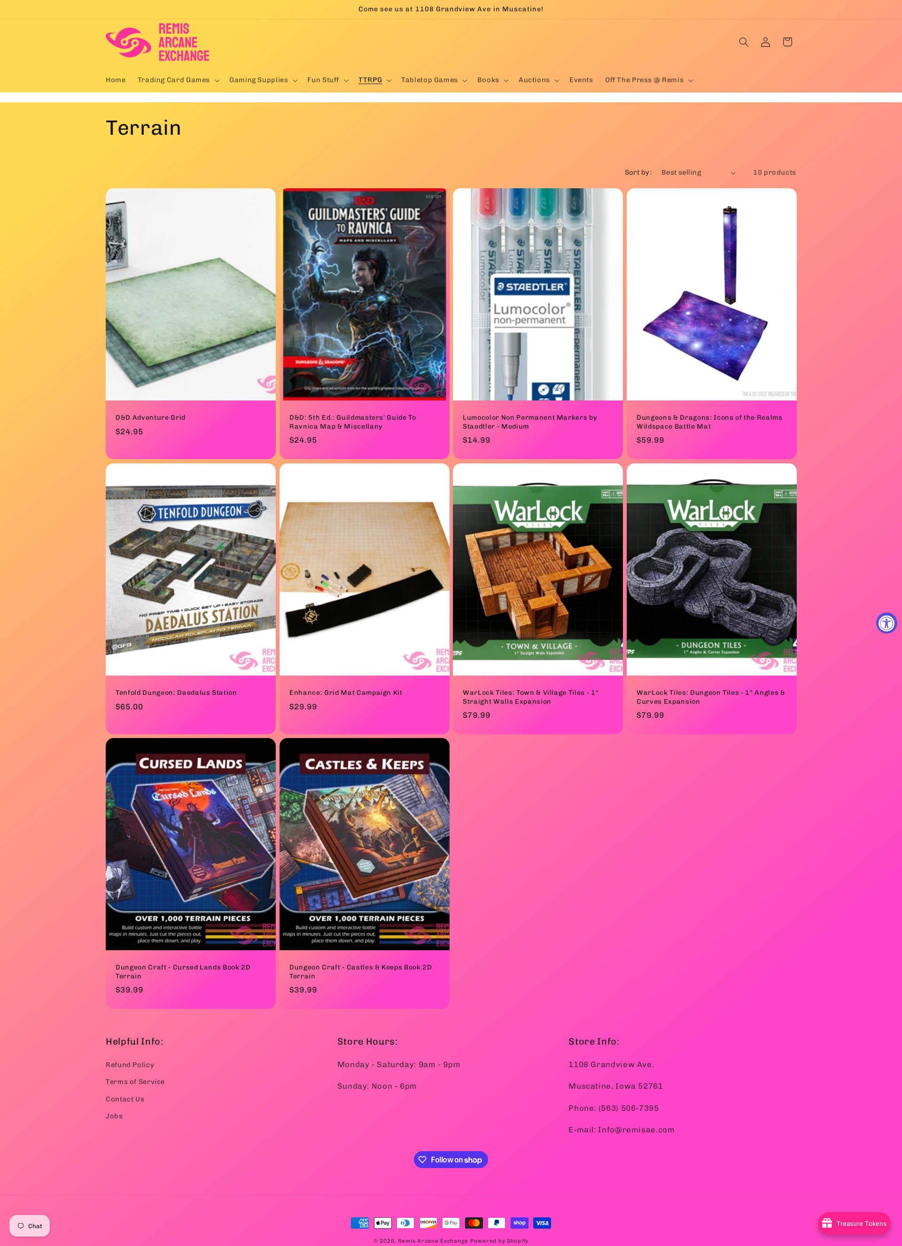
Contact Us (125, 1098)
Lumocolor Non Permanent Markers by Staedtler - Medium (530, 422)
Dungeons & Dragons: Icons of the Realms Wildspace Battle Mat (710, 422)
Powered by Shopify (499, 1241)
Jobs (114, 1115)
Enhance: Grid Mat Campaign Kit (346, 693)
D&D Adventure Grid (151, 418)
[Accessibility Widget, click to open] (886, 623)
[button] (177, 80)
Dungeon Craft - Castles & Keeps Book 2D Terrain (360, 971)
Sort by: (638, 172)
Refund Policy (130, 1064)
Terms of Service (135, 1081)
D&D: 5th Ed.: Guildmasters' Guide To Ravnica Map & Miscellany (352, 422)
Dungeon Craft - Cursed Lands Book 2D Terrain (183, 971)
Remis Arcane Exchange (433, 1241)
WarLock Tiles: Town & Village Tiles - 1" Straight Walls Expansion (531, 697)
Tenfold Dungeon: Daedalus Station (176, 693)
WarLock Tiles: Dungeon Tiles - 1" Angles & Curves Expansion (711, 697)
